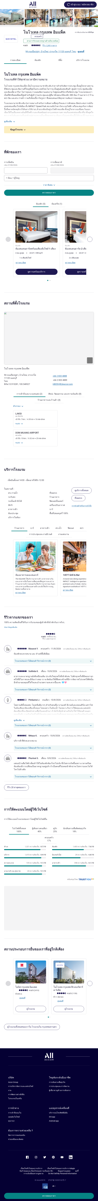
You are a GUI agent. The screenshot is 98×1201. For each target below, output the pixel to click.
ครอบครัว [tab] (49, 839)
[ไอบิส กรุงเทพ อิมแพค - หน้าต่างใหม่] (30, 972)
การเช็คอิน (10, 163)
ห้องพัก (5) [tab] (40, 204)
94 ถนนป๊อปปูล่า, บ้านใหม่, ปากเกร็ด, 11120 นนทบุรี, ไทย (51, 51)
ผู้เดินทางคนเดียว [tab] (39, 830)
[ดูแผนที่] (49, 338)
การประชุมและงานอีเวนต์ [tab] (40, 534)
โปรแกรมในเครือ (15, 1098)
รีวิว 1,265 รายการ (49, 45)
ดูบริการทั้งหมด (81, 490)
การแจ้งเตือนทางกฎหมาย (33, 1173)
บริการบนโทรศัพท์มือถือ (58, 1113)
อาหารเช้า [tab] (44, 528)
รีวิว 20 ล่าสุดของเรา (16, 787)
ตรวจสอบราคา (49, 1196)
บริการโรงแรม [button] (14, 470)
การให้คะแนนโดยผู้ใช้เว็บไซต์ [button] (25, 809)
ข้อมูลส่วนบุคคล (64, 1171)
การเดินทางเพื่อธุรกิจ (57, 1082)
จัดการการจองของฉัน (16, 1135)
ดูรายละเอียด (20, 593)
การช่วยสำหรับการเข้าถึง (81, 506)
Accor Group (13, 1082)
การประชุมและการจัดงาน (59, 1086)
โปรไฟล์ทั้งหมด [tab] (19, 830)
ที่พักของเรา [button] (12, 152)
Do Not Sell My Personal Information (62, 1173)
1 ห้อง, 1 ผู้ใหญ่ (13, 178)
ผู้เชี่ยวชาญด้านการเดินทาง (59, 1090)
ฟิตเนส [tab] (71, 528)
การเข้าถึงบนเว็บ (14, 1113)
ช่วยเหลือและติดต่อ (15, 1139)
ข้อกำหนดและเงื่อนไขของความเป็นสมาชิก (36, 1171)
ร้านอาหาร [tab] (19, 528)
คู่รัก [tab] (55, 830)
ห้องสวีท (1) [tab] (57, 204)
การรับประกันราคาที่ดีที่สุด (84, 32)
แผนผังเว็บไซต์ (14, 1117)
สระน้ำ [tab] (59, 528)
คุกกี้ (76, 1171)
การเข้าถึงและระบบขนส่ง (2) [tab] (29, 394)
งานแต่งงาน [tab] (63, 534)
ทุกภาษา (11, 1121)
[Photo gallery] (49, 18)
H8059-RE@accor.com (63, 384)
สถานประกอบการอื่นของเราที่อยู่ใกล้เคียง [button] (34, 949)
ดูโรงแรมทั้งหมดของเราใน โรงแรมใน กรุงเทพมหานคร (32, 1027)
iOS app (52, 1117)
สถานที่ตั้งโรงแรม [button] (17, 303)
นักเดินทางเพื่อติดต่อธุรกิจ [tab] (74, 830)
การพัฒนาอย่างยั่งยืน (16, 1094)
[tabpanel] (49, 245)
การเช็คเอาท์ (57, 163)
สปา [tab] (82, 528)
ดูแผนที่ (81, 51)
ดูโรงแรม (31, 1009)
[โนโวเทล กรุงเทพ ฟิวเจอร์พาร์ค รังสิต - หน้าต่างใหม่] (68, 972)
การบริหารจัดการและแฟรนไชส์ (20, 1086)
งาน (9, 1090)
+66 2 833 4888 (60, 376)
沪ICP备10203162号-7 (57, 1180)
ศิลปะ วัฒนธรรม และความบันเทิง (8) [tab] (64, 394)
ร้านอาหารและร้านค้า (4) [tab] (49, 400)
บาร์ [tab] (32, 528)
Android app (54, 1121)
